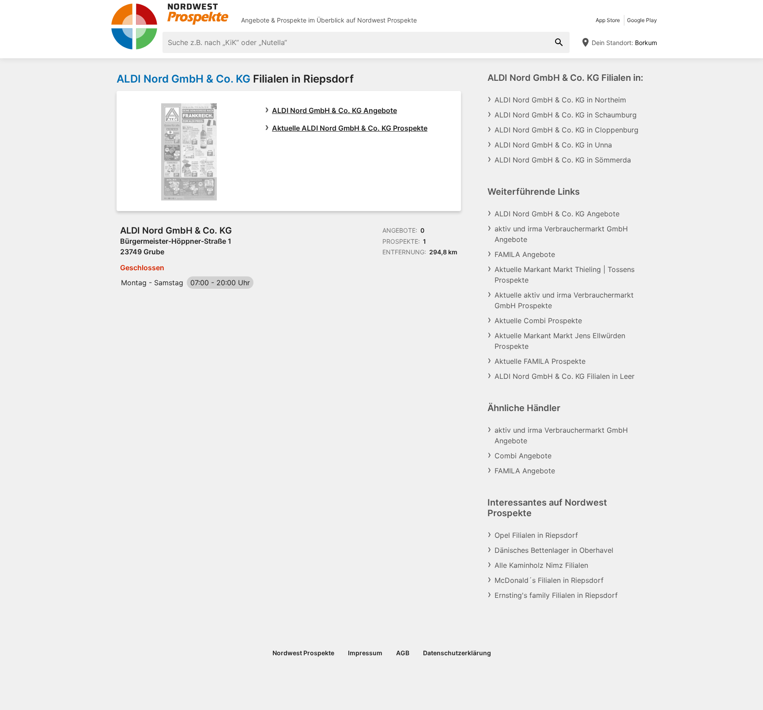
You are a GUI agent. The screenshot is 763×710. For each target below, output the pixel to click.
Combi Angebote (523, 455)
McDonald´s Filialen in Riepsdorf (549, 580)
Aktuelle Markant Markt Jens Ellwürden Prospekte (560, 341)
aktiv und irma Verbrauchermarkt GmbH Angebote (561, 234)
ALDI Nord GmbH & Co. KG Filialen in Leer (565, 376)
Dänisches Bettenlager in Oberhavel (554, 550)
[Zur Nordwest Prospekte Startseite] (169, 14)
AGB (402, 653)
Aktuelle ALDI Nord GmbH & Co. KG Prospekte (349, 128)
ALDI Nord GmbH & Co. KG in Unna (553, 144)
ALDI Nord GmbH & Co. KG (183, 78)
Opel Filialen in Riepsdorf (536, 535)
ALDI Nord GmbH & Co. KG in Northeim (560, 99)
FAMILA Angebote (525, 254)
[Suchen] (559, 42)
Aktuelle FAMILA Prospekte (540, 361)
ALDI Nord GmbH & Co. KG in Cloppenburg (566, 129)
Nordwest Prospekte (387, 20)
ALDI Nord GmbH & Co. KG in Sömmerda (563, 159)
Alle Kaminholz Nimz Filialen (541, 565)
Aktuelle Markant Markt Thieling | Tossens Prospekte (565, 274)
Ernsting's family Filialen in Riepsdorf (556, 595)
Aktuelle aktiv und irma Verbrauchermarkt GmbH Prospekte (564, 300)
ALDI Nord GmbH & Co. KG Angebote (334, 110)
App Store (608, 20)
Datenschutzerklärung (457, 653)
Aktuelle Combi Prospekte (538, 320)
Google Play (642, 20)
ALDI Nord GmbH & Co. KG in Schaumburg (566, 114)
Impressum (365, 653)
